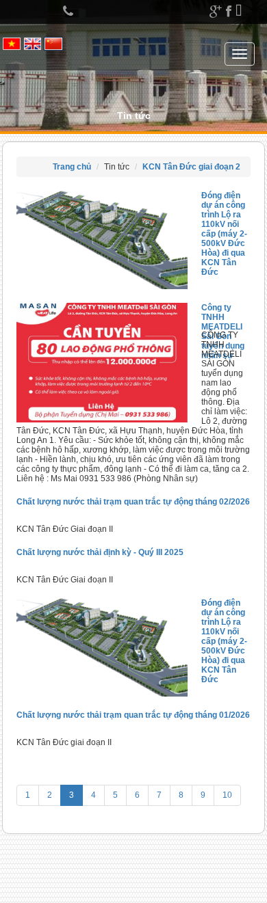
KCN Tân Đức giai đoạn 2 (191, 167)
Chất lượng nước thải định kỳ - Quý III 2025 (99, 552)
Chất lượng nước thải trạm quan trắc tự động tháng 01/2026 (133, 715)
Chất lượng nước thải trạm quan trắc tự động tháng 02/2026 (133, 502)
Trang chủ (72, 167)
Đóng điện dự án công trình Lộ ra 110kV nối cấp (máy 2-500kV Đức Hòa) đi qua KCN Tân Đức (224, 234)
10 (227, 795)
